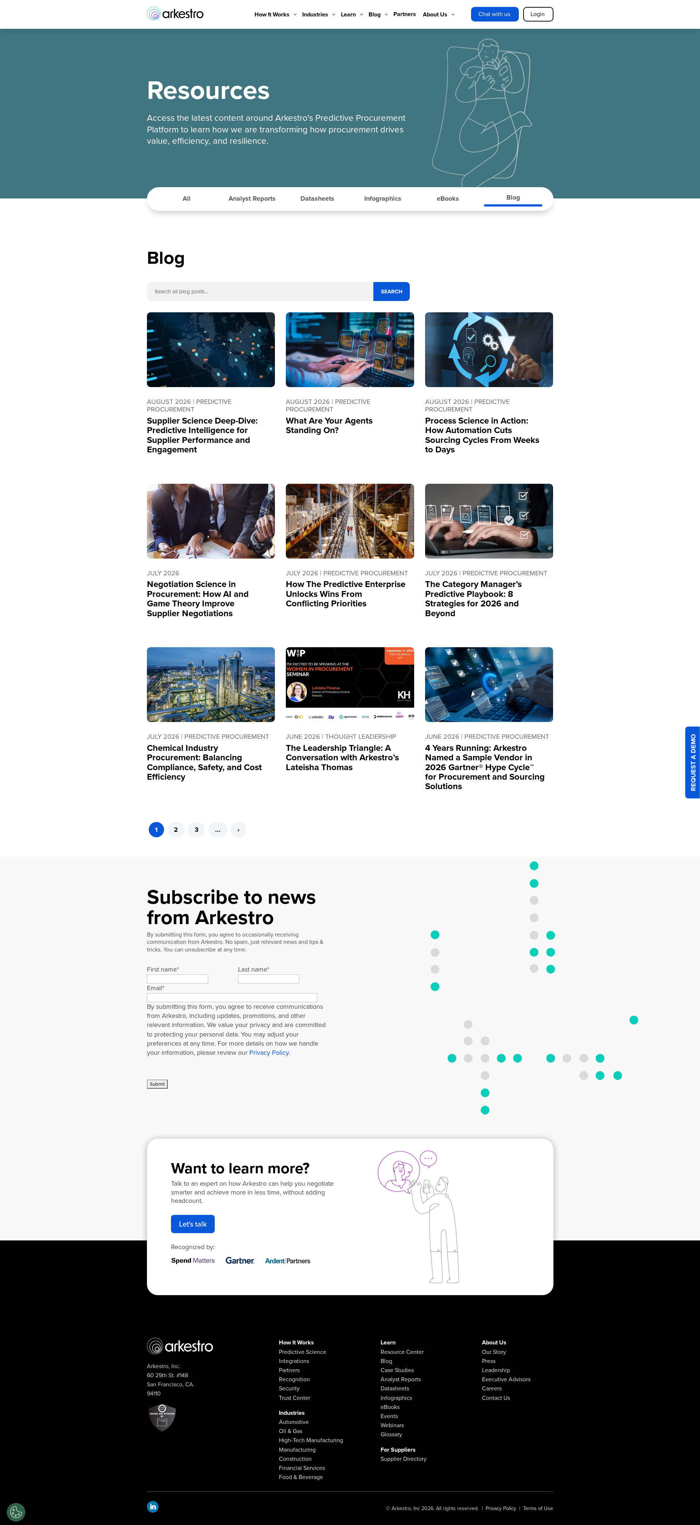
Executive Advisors (506, 1379)
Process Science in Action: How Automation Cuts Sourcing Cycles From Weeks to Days (482, 435)
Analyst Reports (252, 198)
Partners (289, 1370)
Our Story (494, 1352)
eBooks (448, 198)
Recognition (294, 1379)
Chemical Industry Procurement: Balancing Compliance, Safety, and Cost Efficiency (204, 762)
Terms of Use (538, 1508)
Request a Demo (693, 762)
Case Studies (397, 1370)
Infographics (382, 198)
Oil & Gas (290, 1431)
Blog (513, 197)
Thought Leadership (360, 736)
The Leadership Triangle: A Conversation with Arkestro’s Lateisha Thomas (342, 757)
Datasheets (317, 198)
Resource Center (402, 1352)
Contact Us (496, 1398)
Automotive (294, 1422)
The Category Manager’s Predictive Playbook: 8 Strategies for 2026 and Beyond (473, 598)
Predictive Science (302, 1352)
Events (389, 1416)
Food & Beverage (301, 1477)
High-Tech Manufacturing (311, 1440)
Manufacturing (297, 1449)
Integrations (294, 1361)
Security (289, 1388)
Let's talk (193, 1224)
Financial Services (302, 1468)
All (187, 198)
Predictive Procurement (189, 405)
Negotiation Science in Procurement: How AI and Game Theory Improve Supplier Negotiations (198, 598)
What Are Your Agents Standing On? (329, 425)
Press (488, 1361)
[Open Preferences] (16, 1512)
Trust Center (294, 1398)
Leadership (496, 1370)
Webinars (392, 1425)
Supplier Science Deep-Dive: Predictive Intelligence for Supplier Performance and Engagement (202, 435)
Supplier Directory (404, 1459)
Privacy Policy (269, 1052)
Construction (295, 1459)
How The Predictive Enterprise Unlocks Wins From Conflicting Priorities (345, 594)
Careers (492, 1388)
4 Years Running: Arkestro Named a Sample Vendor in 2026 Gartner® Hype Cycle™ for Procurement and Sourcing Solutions (485, 767)
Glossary (391, 1434)
